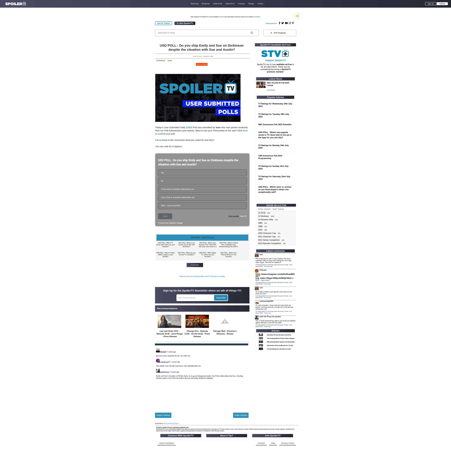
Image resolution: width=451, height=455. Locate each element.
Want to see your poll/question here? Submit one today (202, 276)
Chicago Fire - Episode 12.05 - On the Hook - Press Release (197, 334)
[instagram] (289, 23)
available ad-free (284, 64)
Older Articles (241, 415)
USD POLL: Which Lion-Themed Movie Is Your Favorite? (228, 254)
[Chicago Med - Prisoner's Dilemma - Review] (225, 328)
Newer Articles (163, 415)
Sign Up (431, 4)
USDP (170, 61)
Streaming (194, 4)
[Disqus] (202, 377)
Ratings (251, 4)
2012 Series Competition (269, 240)
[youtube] (286, 23)
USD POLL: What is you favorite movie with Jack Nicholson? (186, 244)
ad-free (221, 17)
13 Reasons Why (265, 219)
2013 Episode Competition (269, 243)
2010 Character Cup (267, 233)
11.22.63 (261, 213)
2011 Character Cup (267, 236)
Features (241, 4)
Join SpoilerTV (186, 23)
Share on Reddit (201, 64)
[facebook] (279, 23)
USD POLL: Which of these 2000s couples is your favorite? (165, 254)
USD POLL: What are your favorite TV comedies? (187, 254)
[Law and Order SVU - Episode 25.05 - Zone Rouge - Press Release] (169, 328)
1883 (260, 223)
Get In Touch (163, 23)
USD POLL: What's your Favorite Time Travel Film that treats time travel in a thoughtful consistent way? (207, 245)
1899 (260, 226)
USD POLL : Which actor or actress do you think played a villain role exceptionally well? (274, 189)
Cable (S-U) (230, 4)
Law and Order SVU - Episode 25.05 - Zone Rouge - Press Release (170, 334)
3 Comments (195, 265)
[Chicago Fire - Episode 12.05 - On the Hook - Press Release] (197, 328)
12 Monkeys (263, 216)
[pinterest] (293, 23)
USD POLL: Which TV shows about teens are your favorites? (165, 244)
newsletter (256, 17)
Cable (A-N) (217, 4)
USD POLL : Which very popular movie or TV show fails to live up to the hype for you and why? (274, 135)
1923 (260, 230)
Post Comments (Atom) (171, 423)
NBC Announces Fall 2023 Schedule (274, 124)
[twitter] (282, 23)
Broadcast (206, 4)
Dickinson (160, 61)
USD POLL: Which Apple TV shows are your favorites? (207, 254)
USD (189, 127)
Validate (442, 4)
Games (260, 4)
